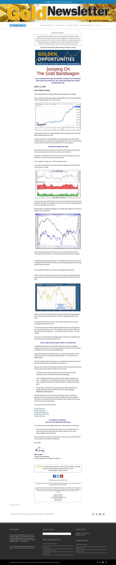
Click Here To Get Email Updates (62, 2)
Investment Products (49, 550)
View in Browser (60, 47)
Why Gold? (46, 553)
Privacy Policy (51, 47)
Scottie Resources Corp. (41, 414)
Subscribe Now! (81, 548)
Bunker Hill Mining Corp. (41, 412)
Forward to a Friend (70, 47)
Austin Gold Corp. (39, 408)
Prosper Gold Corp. (40, 410)
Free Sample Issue (81, 544)
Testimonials (80, 551)
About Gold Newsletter (50, 543)
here (37, 384)
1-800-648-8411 (85, 533)
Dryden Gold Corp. (40, 416)
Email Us (82, 535)
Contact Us (43, 47)
